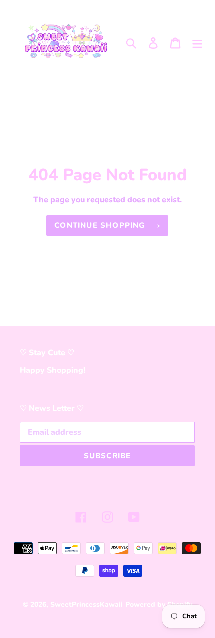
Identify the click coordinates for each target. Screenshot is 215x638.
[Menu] (197, 42)
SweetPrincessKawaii (86, 605)
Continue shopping (99, 225)
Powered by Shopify (159, 605)
